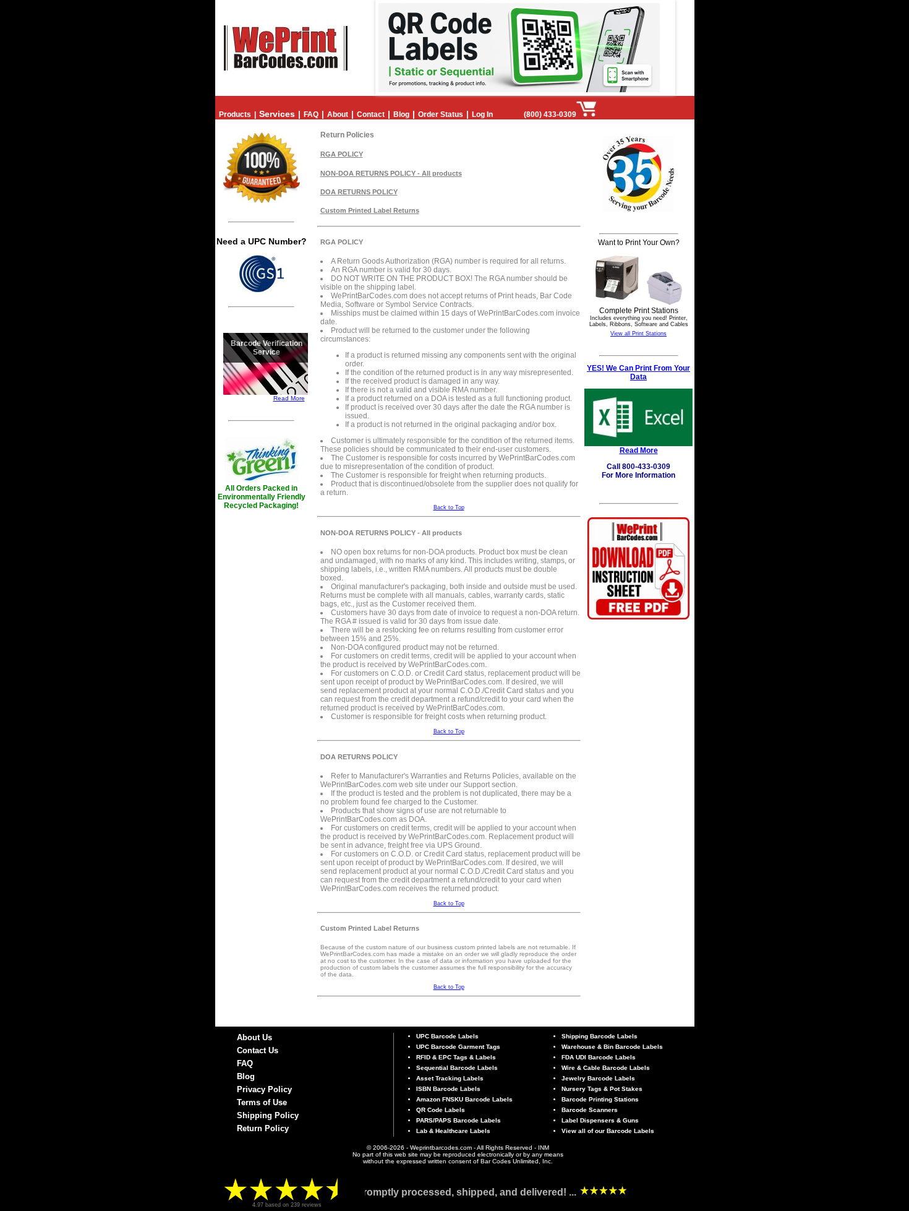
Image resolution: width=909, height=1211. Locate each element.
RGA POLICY (341, 154)
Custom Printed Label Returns (369, 210)
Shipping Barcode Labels (599, 1036)
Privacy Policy (264, 1089)
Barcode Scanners (589, 1109)
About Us (254, 1037)
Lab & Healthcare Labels (453, 1130)
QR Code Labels (440, 1109)
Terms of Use (262, 1102)
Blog (246, 1076)
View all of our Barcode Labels (607, 1130)
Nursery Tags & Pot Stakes (601, 1088)
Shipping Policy (268, 1115)
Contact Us (257, 1050)
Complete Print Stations (638, 310)
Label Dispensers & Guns (600, 1120)
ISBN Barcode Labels (448, 1088)
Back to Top (448, 507)
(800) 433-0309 (550, 114)
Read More (289, 398)
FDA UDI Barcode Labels (598, 1057)
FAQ (245, 1063)
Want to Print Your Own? (639, 242)
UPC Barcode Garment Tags (458, 1046)
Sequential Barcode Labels (457, 1067)
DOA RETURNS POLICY (359, 192)
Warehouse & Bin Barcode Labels (612, 1046)
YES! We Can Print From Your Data (638, 372)
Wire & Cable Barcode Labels (605, 1067)
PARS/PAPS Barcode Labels (458, 1120)
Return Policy (263, 1128)
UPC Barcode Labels (447, 1036)
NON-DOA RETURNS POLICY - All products (391, 173)
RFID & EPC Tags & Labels (456, 1057)
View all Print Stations (638, 333)
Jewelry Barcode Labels (598, 1078)
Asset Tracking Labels (450, 1078)
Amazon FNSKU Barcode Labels (464, 1099)
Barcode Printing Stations (600, 1099)
